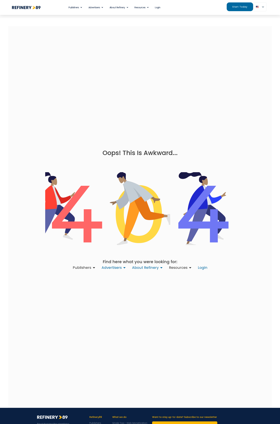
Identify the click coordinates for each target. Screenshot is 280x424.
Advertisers (94, 7)
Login (157, 7)
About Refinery (117, 7)
